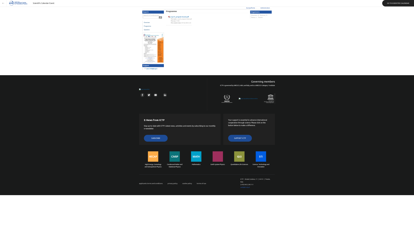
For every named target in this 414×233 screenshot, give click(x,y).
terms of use (201, 183)
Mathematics (196, 164)
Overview (147, 22)
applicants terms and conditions (151, 183)
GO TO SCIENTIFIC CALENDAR (398, 3)
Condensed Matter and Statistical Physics (174, 166)
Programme (147, 26)
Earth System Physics (218, 164)
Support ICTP (240, 138)
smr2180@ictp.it (151, 69)
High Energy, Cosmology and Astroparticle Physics (153, 166)
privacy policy (172, 183)
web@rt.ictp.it (245, 187)
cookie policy (187, 183)
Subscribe (155, 138)
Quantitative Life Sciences (239, 164)
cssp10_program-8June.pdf (179, 17)
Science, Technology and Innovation (261, 166)
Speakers (147, 30)
